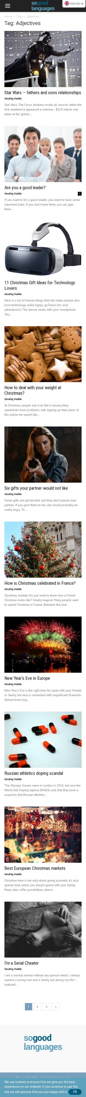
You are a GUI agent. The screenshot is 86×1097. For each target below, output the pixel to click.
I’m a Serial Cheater (21, 963)
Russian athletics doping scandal (33, 773)
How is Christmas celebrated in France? (40, 583)
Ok (75, 1091)
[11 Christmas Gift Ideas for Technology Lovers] (43, 249)
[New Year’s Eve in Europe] (43, 645)
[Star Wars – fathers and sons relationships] (43, 59)
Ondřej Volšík (13, 98)
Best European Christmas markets (34, 868)
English (75, 3)
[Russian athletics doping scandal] (43, 740)
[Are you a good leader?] (43, 154)
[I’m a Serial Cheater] (43, 930)
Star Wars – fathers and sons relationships (42, 92)
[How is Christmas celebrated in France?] (43, 550)
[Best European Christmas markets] (43, 835)
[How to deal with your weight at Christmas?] (43, 354)
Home (8, 16)
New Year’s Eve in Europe (27, 678)
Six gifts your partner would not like (36, 488)
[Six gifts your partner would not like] (43, 455)
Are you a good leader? (25, 187)
